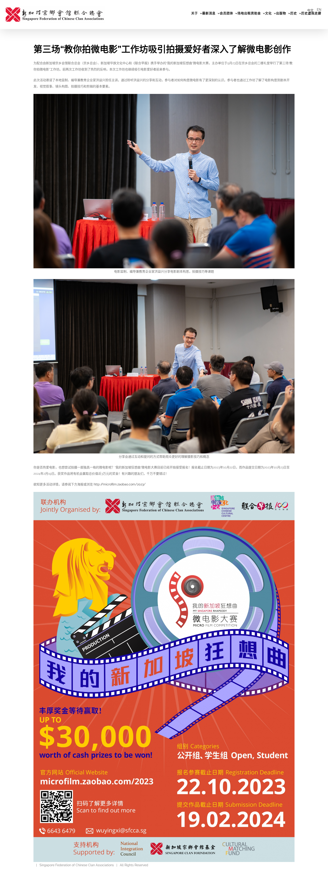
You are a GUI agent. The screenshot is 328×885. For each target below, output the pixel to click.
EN (319, 9)
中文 (310, 10)
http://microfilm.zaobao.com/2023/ (119, 484)
